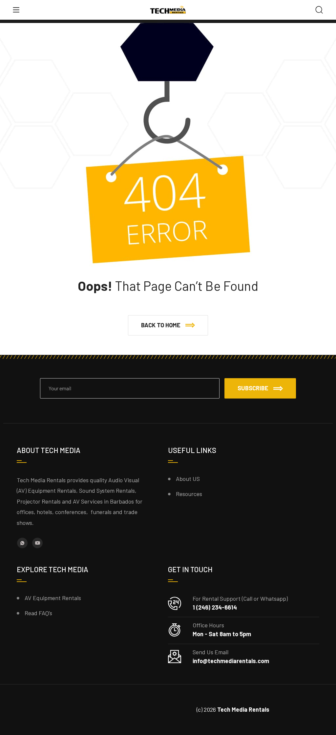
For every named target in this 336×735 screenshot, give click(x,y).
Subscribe (253, 388)
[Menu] (16, 10)
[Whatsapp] (22, 543)
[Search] (319, 10)
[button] (168, 325)
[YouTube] (37, 543)
